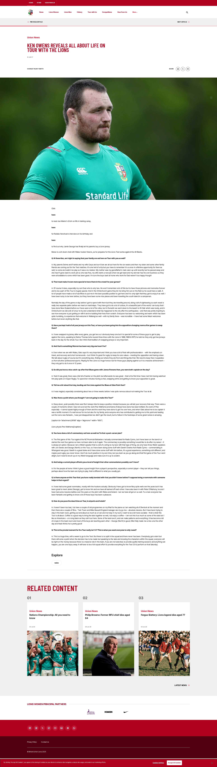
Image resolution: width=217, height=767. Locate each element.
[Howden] (108, 712)
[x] (183, 69)
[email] (188, 69)
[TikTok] (49, 728)
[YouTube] (55, 728)
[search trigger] (187, 12)
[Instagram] (30, 728)
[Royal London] (91, 712)
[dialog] (108, 763)
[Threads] (68, 728)
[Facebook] (36, 728)
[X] (42, 728)
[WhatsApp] (74, 728)
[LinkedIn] (61, 728)
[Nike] (126, 712)
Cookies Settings (158, 763)
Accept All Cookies (174, 763)
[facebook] (178, 69)
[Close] (212, 763)
